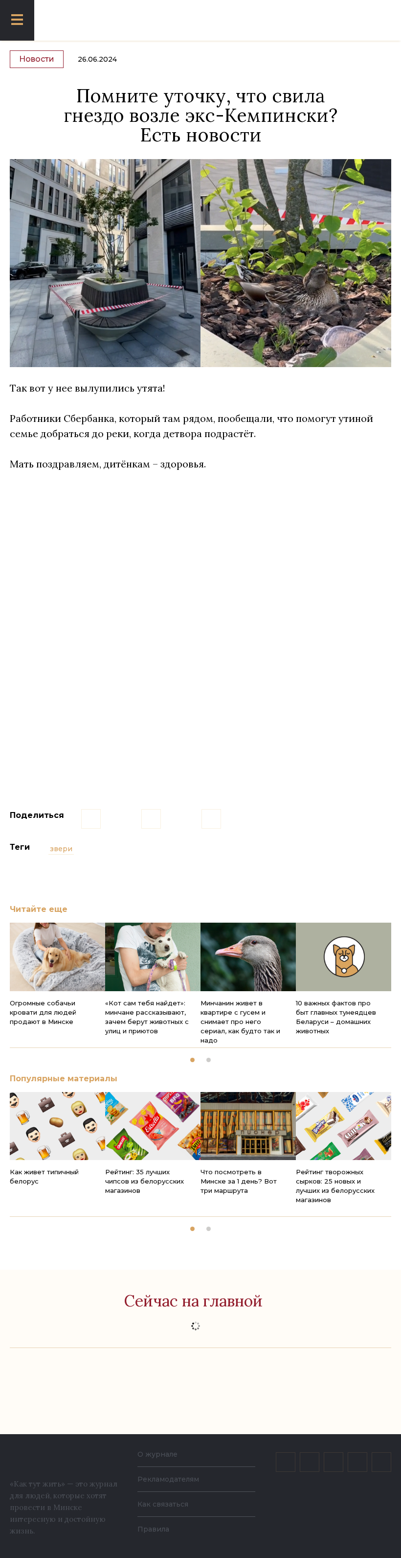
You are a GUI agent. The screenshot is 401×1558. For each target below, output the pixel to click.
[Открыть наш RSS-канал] (381, 1462)
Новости (36, 59)
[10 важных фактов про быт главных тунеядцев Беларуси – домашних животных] (343, 957)
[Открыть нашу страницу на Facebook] (309, 1462)
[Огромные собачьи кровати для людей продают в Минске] (57, 957)
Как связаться (162, 1504)
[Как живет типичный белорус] (57, 1126)
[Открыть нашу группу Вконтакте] (285, 1462)
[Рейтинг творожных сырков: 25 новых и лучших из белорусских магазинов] (343, 1126)
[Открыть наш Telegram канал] (357, 1462)
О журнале (157, 1454)
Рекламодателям (168, 1479)
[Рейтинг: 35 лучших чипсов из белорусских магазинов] (152, 1126)
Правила (153, 1529)
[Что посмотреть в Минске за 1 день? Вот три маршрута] (248, 1126)
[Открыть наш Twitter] (333, 1462)
